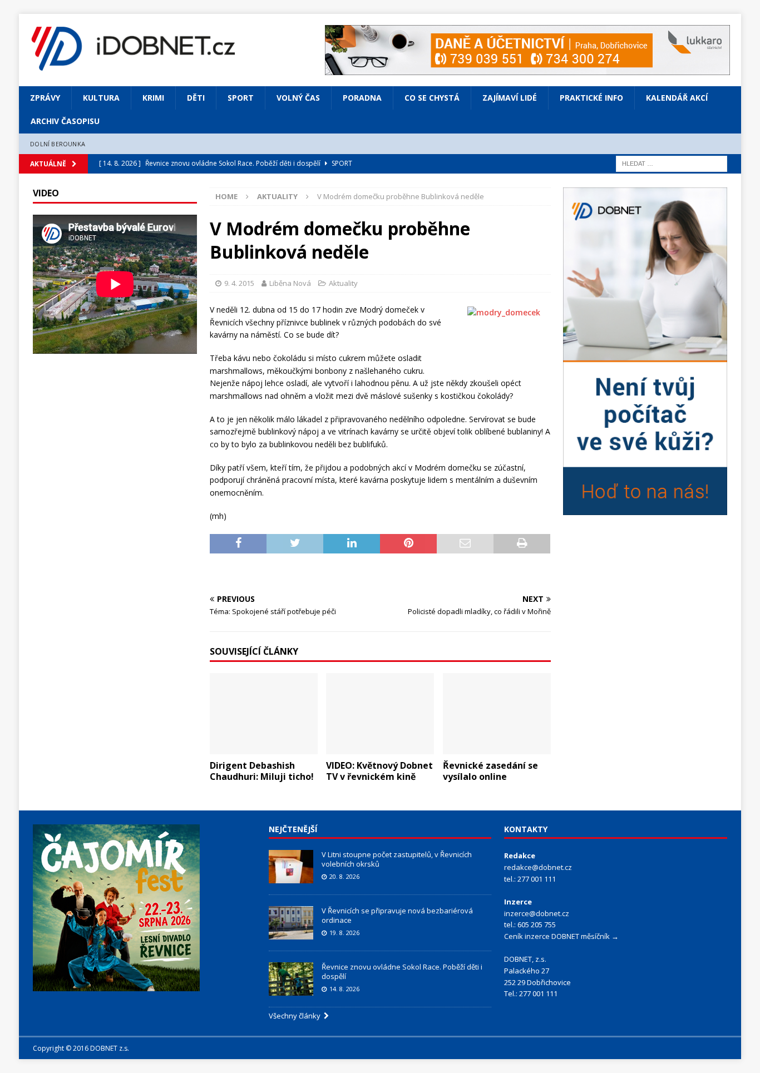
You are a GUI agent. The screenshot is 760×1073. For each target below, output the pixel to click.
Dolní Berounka (57, 144)
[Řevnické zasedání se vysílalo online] (497, 713)
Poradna (362, 97)
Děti (196, 97)
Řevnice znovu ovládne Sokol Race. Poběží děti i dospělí (402, 971)
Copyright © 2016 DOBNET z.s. (81, 1048)
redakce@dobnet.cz (538, 867)
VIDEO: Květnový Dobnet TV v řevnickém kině (379, 771)
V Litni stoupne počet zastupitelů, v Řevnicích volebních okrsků (397, 859)
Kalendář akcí (677, 97)
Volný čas (298, 97)
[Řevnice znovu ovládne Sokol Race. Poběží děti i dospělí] (291, 979)
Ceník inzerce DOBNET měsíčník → (561, 936)
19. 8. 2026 (344, 932)
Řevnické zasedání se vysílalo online (490, 771)
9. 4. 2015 (239, 283)
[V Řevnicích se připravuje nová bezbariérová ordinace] (291, 923)
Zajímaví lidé (509, 97)
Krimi (153, 97)
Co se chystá (432, 97)
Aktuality (343, 283)
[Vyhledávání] (671, 163)
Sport (241, 97)
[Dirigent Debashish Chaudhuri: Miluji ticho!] (264, 713)
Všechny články (296, 1016)
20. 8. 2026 (344, 876)
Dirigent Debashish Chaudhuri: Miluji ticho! (262, 771)
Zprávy (45, 97)
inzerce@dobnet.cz (536, 913)
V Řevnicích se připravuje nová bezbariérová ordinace (397, 915)
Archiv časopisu (65, 121)
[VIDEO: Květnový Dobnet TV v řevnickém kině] (380, 713)
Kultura (101, 97)
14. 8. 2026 (344, 989)
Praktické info (591, 97)
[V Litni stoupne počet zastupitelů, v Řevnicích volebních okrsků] (291, 866)
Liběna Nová (290, 283)
